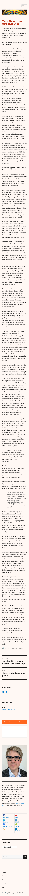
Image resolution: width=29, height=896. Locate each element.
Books (4, 876)
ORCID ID (18, 826)
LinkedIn (18, 831)
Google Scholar (8, 826)
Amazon (5, 831)
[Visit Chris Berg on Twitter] (3, 692)
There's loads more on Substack (14, 722)
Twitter (5, 822)
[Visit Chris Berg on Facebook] (6, 692)
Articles (21, 648)
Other (4, 888)
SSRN (17, 822)
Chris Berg (7, 648)
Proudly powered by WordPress (17, 893)
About (4, 872)
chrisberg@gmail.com (9, 709)
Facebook (6, 817)
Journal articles (7, 880)
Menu (24, 5)
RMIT (17, 817)
